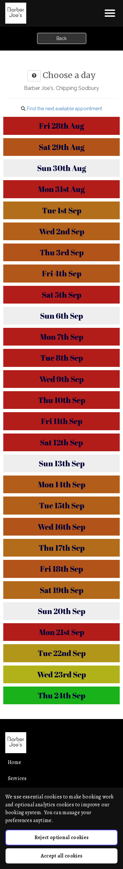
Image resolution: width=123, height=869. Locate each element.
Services (17, 778)
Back (61, 38)
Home (15, 762)
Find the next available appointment (64, 108)
